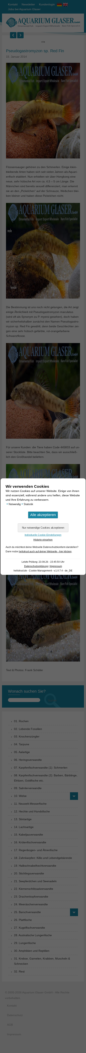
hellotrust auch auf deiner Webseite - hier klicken (45, 551)
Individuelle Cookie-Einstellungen (43, 535)
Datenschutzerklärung (36, 566)
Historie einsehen (43, 539)
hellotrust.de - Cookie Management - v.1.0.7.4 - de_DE (43, 570)
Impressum (56, 566)
